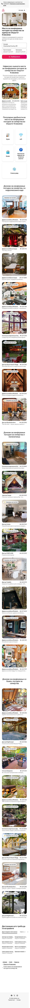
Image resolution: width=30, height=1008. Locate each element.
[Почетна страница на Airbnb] (3, 10)
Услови (18, 1000)
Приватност (11, 1000)
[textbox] (8, 52)
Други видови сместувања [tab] (9, 932)
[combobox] (14, 46)
